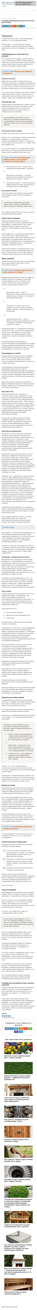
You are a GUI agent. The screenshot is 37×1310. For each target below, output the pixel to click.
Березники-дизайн (9, 2)
